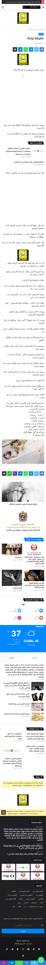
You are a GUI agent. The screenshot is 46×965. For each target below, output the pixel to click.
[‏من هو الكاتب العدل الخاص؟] (37, 876)
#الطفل (13, 891)
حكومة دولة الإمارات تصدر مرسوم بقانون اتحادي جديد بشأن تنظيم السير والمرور (35, 736)
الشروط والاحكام (20, 943)
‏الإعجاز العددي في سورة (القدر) (19, 704)
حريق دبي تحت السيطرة (36, 906)
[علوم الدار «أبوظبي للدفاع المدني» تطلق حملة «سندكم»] (8, 876)
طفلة (19, 906)
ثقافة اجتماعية (31, 29)
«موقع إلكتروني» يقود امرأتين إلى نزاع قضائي (29, 162)
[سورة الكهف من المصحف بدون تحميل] (37, 717)
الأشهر (34, 658)
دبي (25, 906)
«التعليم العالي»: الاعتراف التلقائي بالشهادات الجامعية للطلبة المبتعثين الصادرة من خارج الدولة (18, 151)
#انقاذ (20, 899)
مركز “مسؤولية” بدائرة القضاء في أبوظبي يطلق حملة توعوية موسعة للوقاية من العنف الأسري (34, 560)
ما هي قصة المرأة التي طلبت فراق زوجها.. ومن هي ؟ (18, 695)
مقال (13, 906)
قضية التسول (17, 588)
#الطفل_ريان (39, 895)
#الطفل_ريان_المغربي (26, 895)
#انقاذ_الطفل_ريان (11, 899)
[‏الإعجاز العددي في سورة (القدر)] (37, 707)
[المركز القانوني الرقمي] (31, 7)
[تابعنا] (3, 812)
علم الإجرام (18, 557)
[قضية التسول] (12, 578)
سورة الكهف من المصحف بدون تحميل (17, 713)
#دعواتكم (34, 903)
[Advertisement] (23, 100)
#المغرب (40, 899)
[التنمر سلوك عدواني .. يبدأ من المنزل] (8, 867)
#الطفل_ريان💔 (12, 895)
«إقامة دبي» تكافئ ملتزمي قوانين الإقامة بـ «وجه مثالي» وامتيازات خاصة (35, 749)
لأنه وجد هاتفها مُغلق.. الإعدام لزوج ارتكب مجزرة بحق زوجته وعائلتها (34, 585)
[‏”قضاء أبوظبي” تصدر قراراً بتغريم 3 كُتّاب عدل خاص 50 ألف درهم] (23, 876)
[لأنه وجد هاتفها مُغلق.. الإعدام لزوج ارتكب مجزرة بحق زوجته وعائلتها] (34, 575)
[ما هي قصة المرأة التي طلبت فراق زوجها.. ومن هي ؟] (37, 697)
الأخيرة (11, 658)
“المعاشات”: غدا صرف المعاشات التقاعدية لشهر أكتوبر (13, 736)
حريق (19, 903)
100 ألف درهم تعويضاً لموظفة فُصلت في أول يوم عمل (23, 2)
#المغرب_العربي (30, 899)
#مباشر (26, 903)
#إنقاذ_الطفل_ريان (38, 891)
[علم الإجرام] (12, 549)
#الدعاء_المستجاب (24, 891)
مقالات (41, 34)
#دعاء (41, 903)
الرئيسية (39, 29)
